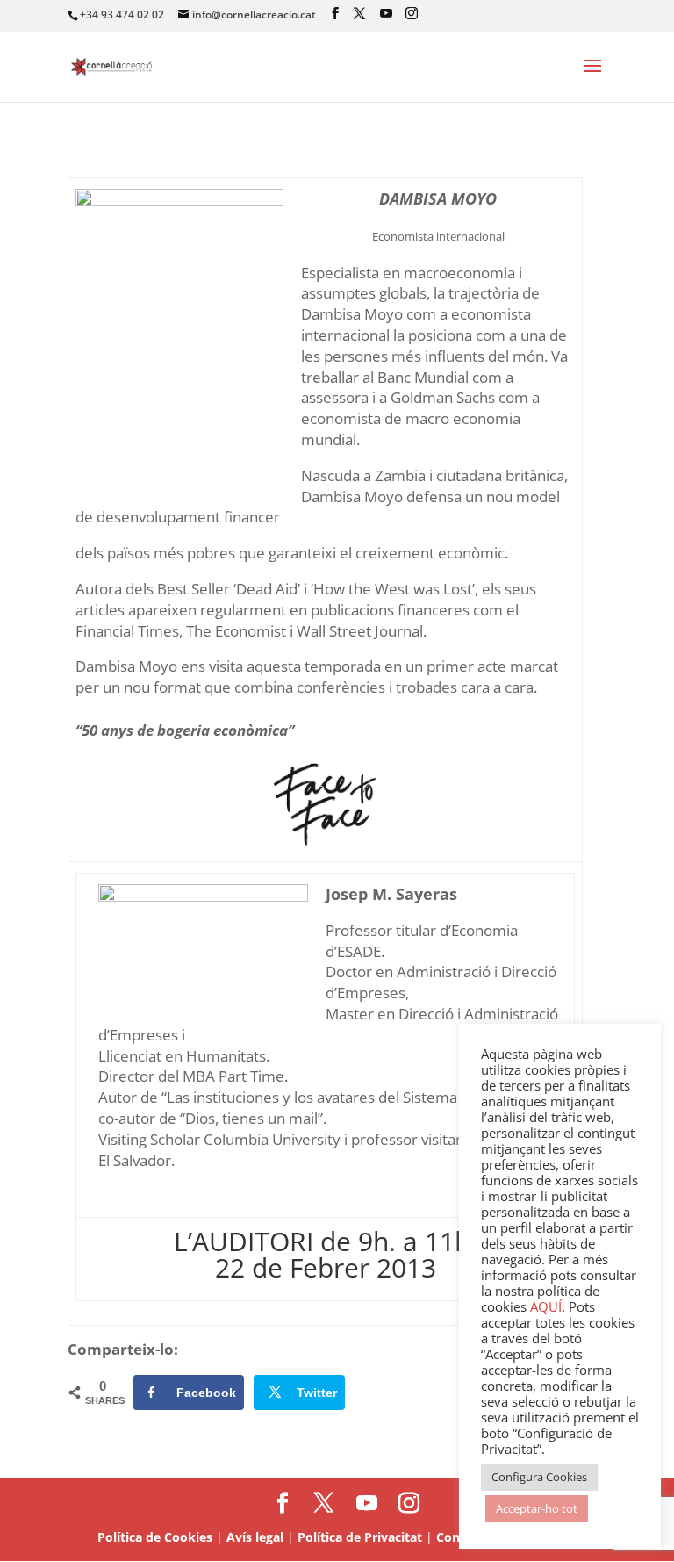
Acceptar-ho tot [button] (536, 1508)
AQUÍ (546, 1306)
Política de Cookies (154, 1537)
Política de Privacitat (360, 1537)
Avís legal (254, 1537)
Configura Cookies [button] (539, 1477)
